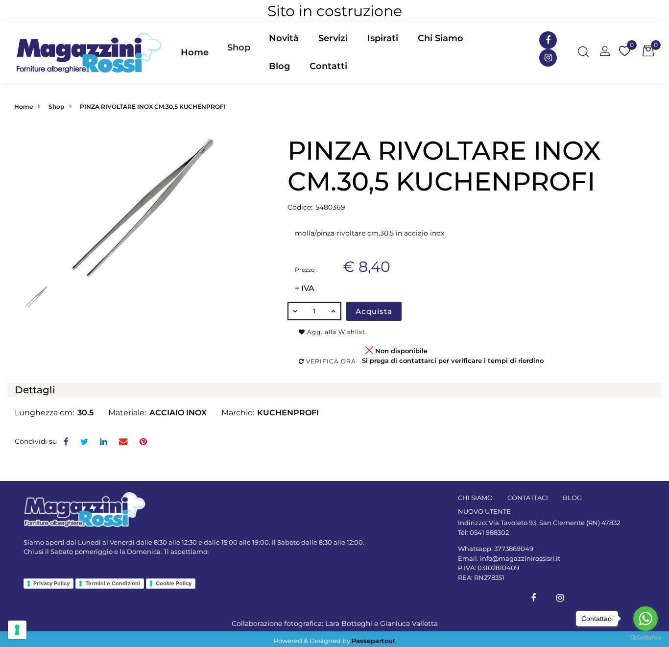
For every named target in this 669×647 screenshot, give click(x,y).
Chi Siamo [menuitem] (440, 38)
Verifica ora (330, 361)
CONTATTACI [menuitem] (527, 498)
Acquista (374, 311)
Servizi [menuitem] (333, 38)
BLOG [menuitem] (572, 498)
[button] (143, 208)
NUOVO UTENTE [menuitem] (484, 511)
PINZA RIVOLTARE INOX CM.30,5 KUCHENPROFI (153, 106)
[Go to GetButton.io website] (645, 637)
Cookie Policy (173, 583)
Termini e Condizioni (112, 583)
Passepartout (374, 641)
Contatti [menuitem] (328, 66)
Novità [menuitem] (284, 38)
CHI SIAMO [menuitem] (475, 498)
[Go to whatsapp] (645, 618)
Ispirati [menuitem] (382, 38)
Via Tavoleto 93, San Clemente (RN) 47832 (554, 523)
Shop (238, 47)
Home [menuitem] (195, 52)
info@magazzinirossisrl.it (520, 558)
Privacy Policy (51, 583)
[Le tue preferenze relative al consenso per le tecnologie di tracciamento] (17, 630)
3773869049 (513, 548)
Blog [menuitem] (279, 66)
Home (23, 106)
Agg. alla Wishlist (335, 331)
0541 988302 (489, 532)
